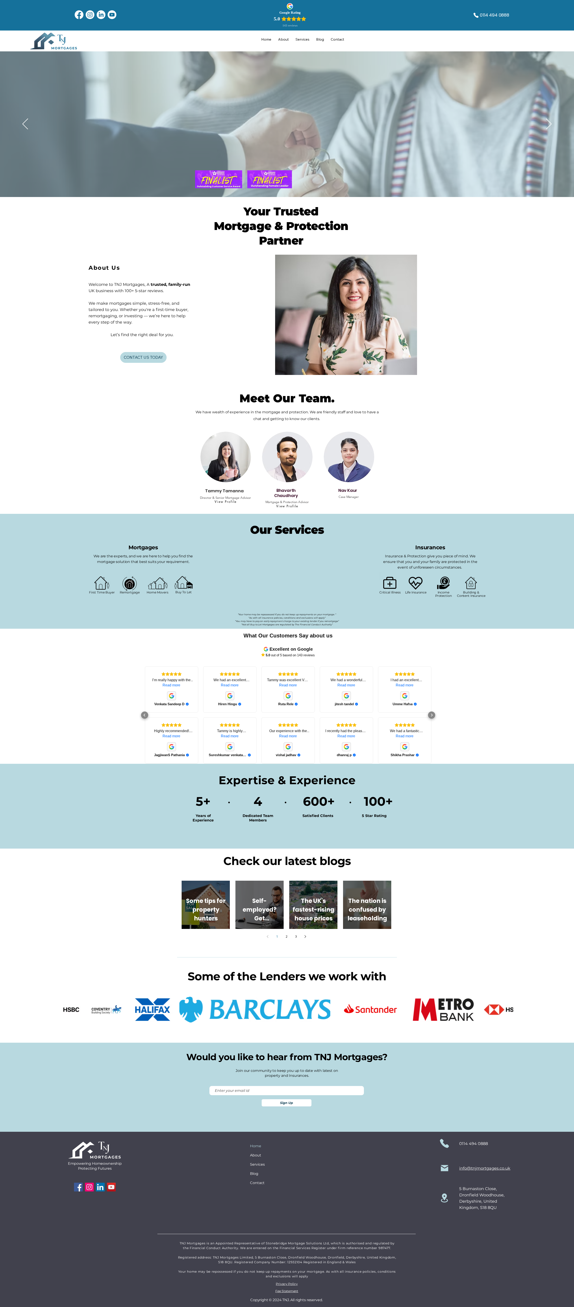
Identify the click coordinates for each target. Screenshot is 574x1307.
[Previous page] (268, 937)
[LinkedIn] (101, 14)
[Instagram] (90, 14)
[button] (144, 715)
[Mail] (444, 1168)
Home (255, 1146)
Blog (254, 1173)
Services (257, 1164)
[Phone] (476, 15)
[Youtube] (112, 14)
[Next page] (305, 937)
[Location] (444, 1198)
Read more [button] (171, 685)
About (255, 1155)
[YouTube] (111, 1187)
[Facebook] (79, 14)
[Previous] (25, 124)
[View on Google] (171, 695)
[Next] (549, 124)
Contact (257, 1183)
